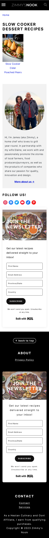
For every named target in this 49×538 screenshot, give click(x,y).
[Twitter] (17, 202)
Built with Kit (24, 318)
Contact (24, 503)
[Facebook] (11, 202)
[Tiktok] (28, 202)
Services (24, 507)
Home (5, 15)
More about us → (24, 181)
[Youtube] (22, 202)
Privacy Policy (24, 359)
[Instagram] (5, 202)
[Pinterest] (34, 202)
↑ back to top (24, 340)
